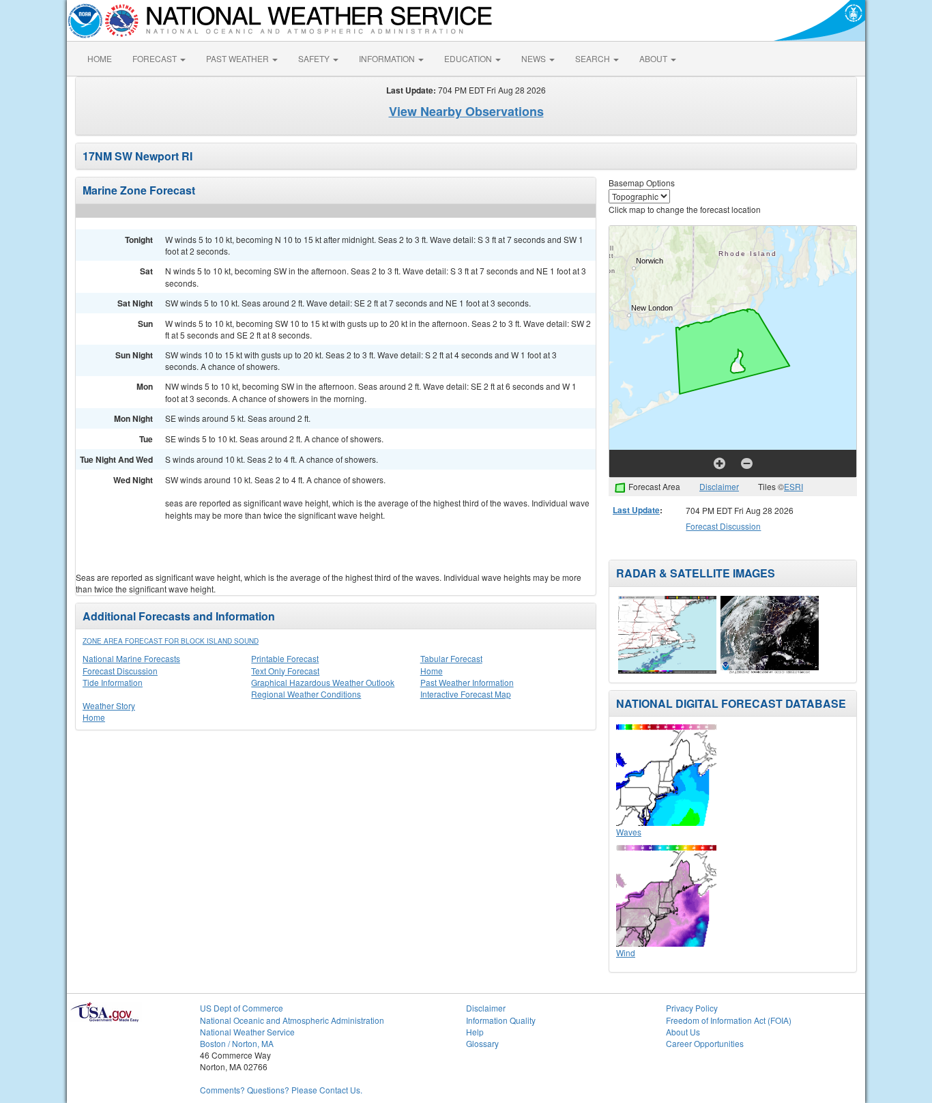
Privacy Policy (692, 1008)
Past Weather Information (467, 682)
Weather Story (109, 705)
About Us (683, 1031)
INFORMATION (388, 58)
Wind (625, 952)
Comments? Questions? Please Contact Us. (281, 1089)
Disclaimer (719, 486)
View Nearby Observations (466, 111)
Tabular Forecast (451, 658)
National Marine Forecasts (131, 658)
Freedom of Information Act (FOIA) (728, 1020)
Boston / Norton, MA (237, 1043)
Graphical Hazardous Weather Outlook (322, 682)
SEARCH (593, 58)
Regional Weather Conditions (306, 694)
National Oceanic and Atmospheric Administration (292, 1020)
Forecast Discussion (120, 670)
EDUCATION (469, 58)
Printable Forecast (285, 658)
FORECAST (155, 58)
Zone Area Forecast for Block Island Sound (171, 641)
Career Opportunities (705, 1043)
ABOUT (654, 58)
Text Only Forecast (285, 670)
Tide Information (113, 682)
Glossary (482, 1043)
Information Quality (501, 1020)
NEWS (534, 58)
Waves (628, 831)
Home (431, 670)
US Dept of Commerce (241, 1008)
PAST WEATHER (238, 58)
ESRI (793, 486)
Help (475, 1031)
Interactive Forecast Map (465, 694)
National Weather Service (247, 1031)
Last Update (636, 510)
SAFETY (315, 58)
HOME (99, 58)
